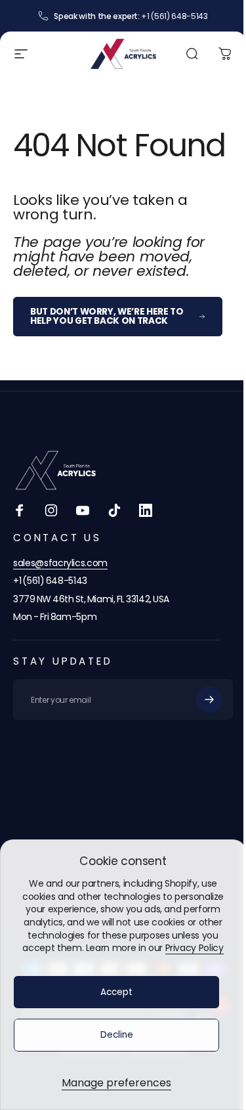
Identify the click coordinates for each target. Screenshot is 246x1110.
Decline (116, 1035)
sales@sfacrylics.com (60, 562)
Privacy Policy (194, 947)
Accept (116, 992)
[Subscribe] (209, 699)
